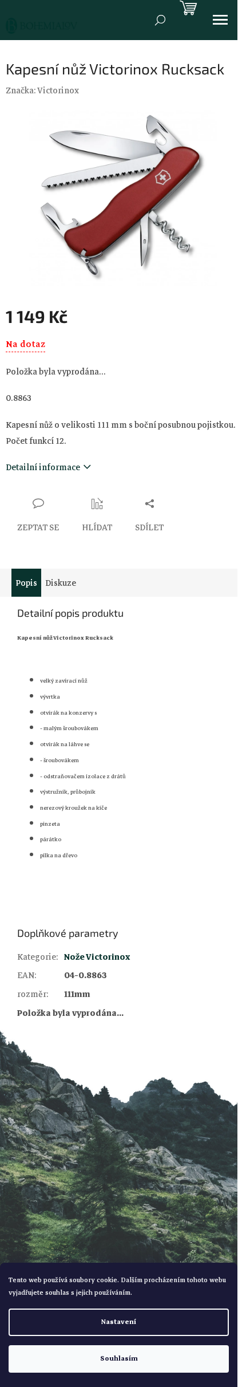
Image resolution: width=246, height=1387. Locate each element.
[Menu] (220, 20)
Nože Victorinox (97, 957)
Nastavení (118, 1322)
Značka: (42, 90)
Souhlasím (119, 1358)
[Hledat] (160, 20)
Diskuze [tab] (60, 583)
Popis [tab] (26, 583)
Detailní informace (43, 467)
